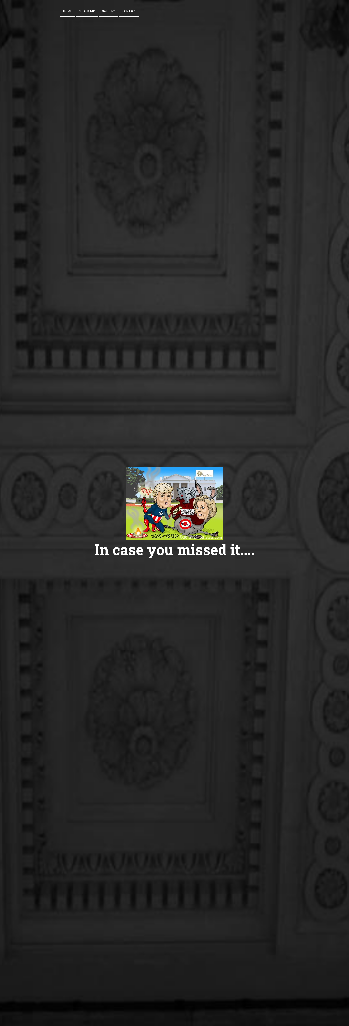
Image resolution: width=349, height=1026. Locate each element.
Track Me (87, 11)
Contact (129, 11)
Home (67, 11)
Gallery (108, 11)
